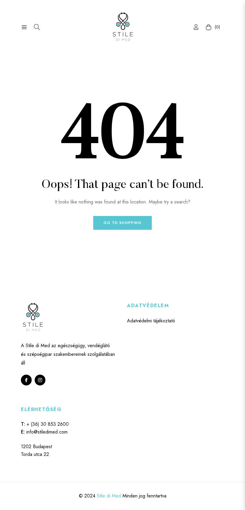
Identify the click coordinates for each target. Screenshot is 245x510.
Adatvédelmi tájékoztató (151, 320)
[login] (196, 27)
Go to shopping (122, 223)
